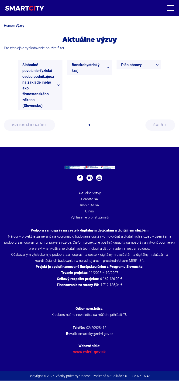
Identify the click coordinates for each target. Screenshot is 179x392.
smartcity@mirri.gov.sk (95, 334)
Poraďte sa (89, 199)
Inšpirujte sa (89, 205)
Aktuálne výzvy (90, 193)
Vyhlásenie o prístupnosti (90, 217)
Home (8, 25)
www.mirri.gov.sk (89, 351)
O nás (89, 211)
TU (125, 315)
